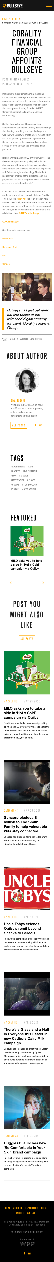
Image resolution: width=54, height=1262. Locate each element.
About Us (17, 1208)
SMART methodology (29, 213)
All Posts (27, 638)
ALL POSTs (18, 425)
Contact (31, 1213)
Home (5, 19)
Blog (14, 19)
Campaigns (11, 810)
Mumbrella (7, 238)
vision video (22, 199)
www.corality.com (10, 222)
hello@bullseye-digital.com (27, 1231)
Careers (20, 1213)
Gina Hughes (22, 79)
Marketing (11, 701)
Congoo (6, 264)
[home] (14, 5)
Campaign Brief (9, 247)
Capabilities (32, 1208)
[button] (50, 6)
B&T (4, 255)
